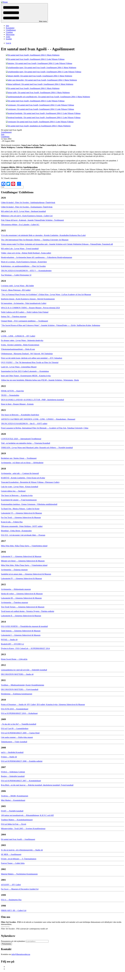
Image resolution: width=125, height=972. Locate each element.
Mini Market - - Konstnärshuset (13, 800)
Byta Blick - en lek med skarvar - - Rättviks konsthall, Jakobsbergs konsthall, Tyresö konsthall (37, 785)
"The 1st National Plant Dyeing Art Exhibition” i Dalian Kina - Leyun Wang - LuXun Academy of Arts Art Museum (46, 294)
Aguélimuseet (6, 132)
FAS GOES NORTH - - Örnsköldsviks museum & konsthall (24, 626)
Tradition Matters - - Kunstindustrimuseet (17, 820)
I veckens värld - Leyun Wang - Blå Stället (17, 286)
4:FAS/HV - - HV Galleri (11, 885)
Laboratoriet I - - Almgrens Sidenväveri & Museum (20, 635)
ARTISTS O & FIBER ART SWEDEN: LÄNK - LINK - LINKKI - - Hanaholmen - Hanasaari (38, 419)
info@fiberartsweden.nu (20, 954)
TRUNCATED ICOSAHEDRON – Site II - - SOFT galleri (24, 424)
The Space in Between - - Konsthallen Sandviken (20, 415)
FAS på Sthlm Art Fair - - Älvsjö (13, 824)
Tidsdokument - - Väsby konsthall (14, 742)
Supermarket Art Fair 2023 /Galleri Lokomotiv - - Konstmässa (25, 371)
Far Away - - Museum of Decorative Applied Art (19, 889)
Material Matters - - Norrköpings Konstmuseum (19, 874)
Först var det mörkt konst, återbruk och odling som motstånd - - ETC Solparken (31, 358)
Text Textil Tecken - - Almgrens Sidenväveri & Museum (22, 607)
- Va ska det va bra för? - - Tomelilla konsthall (18, 724)
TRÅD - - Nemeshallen (10, 395)
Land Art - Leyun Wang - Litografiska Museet (18, 367)
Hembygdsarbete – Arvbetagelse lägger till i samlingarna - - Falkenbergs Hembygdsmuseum (36, 257)
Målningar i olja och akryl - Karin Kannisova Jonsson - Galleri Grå (26, 216)
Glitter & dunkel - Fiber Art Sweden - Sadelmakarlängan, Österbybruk (28, 202)
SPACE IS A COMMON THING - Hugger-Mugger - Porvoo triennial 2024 (30, 308)
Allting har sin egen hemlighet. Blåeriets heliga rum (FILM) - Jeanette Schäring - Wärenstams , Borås (40, 380)
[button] (24, 13)
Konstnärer (10, 28)
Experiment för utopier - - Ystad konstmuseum (19, 500)
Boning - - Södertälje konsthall (13, 776)
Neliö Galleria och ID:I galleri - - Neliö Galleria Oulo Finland (24, 312)
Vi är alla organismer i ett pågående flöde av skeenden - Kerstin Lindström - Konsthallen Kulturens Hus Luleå (43, 235)
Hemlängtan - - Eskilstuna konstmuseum (16, 694)
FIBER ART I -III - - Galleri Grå (13, 910)
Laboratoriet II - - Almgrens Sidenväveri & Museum (21, 616)
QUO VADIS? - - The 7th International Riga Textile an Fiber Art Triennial (29, 362)
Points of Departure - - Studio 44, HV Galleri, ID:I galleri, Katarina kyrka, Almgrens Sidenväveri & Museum (43, 704)
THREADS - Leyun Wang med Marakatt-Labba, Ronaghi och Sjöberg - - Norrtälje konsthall (37, 448)
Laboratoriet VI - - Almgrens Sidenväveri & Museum (21, 513)
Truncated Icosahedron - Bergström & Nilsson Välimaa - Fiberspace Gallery (30, 482)
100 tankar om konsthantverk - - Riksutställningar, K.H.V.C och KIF (27, 815)
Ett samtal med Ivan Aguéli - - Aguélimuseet (18, 839)
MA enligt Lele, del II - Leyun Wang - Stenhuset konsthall (23, 211)
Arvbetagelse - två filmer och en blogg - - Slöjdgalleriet (22, 463)
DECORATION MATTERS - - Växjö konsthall (19, 689)
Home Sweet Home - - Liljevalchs (14, 659)
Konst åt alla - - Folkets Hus (12, 522)
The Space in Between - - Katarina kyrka (17, 495)
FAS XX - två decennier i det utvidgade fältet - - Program (23, 535)
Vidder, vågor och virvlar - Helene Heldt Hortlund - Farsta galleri (26, 253)
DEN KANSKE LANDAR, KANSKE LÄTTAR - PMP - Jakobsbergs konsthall (32, 400)
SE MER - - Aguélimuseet (11, 854)
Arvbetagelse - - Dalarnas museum (14, 570)
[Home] (4, 2)
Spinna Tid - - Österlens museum (13, 316)
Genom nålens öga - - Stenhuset (13, 491)
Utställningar (11, 30)
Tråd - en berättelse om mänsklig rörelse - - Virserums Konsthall (25, 443)
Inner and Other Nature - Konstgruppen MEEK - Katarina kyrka (26, 376)
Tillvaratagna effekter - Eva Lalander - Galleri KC (20, 224)
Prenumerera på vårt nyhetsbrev (13, 941)
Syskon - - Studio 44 (9, 757)
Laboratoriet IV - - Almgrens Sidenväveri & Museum (21, 578)
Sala (2, 134)
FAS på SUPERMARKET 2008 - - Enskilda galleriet (21, 761)
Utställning (5, 137)
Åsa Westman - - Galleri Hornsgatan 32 (16, 275)
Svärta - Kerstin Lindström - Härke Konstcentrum (20, 345)
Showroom (10, 34)
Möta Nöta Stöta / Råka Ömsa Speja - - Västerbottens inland (24, 546)
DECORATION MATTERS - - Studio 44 (17, 674)
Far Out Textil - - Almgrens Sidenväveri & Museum (21, 517)
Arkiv (8, 37)
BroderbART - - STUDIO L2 (12, 644)
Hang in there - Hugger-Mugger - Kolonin (17, 404)
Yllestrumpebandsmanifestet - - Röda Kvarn (18, 349)
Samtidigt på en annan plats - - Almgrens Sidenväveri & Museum (26, 574)
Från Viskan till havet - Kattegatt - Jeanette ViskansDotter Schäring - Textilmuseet (32, 220)
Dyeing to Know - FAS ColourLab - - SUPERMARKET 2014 (25, 648)
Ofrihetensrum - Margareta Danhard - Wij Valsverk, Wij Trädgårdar (27, 354)
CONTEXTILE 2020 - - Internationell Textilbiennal (21, 439)
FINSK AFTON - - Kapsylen (12, 391)
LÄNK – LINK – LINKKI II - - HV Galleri (18, 336)
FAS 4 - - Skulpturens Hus (11, 900)
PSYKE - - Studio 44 (9, 640)
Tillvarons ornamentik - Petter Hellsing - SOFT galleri (21, 526)
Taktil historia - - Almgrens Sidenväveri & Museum (20, 631)
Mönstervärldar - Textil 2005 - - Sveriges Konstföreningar (23, 828)
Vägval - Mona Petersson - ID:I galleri (16, 290)
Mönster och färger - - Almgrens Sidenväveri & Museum (23, 561)
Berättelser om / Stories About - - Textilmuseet (18, 458)
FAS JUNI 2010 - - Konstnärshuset (14, 709)
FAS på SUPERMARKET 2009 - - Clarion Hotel (20, 733)
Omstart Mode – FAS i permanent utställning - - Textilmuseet (24, 321)
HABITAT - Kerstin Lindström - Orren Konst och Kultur (23, 478)
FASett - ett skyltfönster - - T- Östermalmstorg (18, 859)
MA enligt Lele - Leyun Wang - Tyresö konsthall (20, 249)
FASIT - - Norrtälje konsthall (12, 811)
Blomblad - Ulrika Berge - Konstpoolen (16, 531)
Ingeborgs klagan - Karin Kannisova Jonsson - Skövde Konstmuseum (28, 299)
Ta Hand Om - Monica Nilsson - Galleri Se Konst (20, 509)
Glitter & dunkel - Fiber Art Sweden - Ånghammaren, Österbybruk (26, 207)
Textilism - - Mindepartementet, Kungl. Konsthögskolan (22, 685)
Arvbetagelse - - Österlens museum (14, 602)
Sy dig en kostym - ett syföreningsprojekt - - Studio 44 (22, 850)
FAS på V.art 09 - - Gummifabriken (14, 728)
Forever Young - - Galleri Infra (13, 863)
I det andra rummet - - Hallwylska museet (17, 737)
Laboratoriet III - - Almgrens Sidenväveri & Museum (21, 598)
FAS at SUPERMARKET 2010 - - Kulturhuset (19, 713)
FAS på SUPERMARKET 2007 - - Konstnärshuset (21, 781)
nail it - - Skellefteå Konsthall (12, 752)
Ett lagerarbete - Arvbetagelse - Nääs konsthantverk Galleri (23, 303)
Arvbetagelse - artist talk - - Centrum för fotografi (20, 473)
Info (7, 26)
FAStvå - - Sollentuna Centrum (13, 772)
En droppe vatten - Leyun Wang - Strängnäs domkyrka (22, 340)
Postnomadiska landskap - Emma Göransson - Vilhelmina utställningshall (29, 504)
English (9, 39)
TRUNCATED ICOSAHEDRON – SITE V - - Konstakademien (26, 271)
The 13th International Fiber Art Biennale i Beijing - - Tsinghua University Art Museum (34, 240)
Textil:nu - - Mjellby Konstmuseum (14, 796)
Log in (8, 43)
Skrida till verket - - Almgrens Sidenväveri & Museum (22, 594)
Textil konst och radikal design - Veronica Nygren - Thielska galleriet (27, 611)
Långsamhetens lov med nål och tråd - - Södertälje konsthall (24, 670)
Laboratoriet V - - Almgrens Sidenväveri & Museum (21, 556)
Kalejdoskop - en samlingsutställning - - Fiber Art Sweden (23, 266)
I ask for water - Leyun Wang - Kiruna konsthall (19, 487)
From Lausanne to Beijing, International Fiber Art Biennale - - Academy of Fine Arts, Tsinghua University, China (44, 428)
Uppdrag (9, 32)
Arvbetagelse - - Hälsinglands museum (16, 589)
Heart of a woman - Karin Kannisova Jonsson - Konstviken (24, 262)
